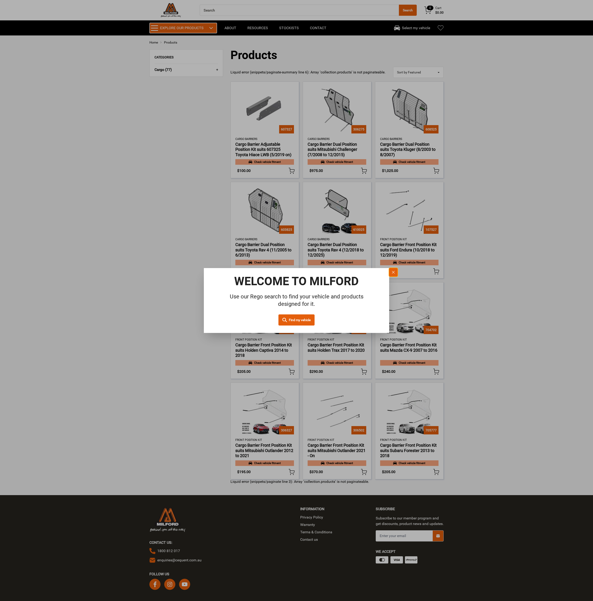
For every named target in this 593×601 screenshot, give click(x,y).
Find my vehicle (300, 320)
